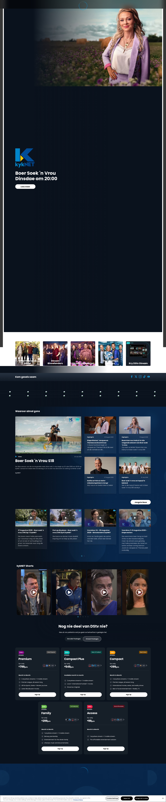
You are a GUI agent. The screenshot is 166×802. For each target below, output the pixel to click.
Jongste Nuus (140, 502)
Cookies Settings (112, 798)
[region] (83, 798)
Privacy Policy (78, 800)
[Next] (147, 592)
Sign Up (37, 695)
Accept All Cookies (141, 798)
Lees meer (25, 186)
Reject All (127, 798)
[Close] (163, 798)
